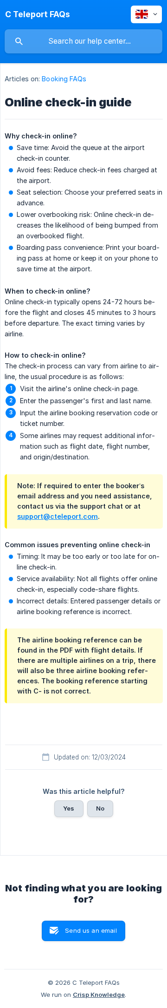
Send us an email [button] (90, 930)
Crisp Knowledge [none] (99, 994)
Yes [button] (68, 808)
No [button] (100, 808)
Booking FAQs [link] (64, 79)
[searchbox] (83, 41)
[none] (37, 14)
